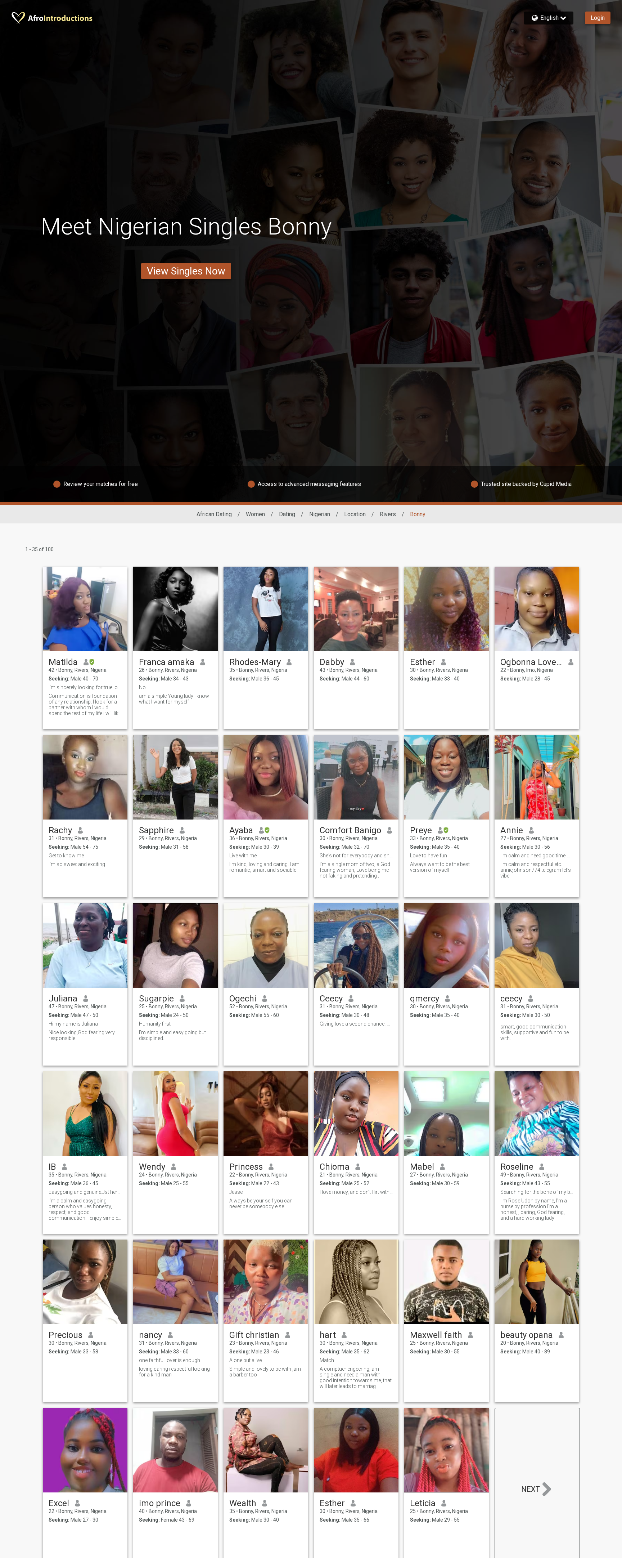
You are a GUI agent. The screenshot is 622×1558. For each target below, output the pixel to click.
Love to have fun (428, 855)
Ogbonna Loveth (531, 662)
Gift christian (254, 1335)
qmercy (424, 999)
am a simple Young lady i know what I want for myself (174, 699)
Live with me (243, 855)
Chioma (335, 1167)
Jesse (236, 1192)
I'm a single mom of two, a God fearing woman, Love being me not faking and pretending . (355, 870)
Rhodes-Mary (255, 662)
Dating (287, 514)
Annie (511, 830)
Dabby (332, 662)
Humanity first (155, 1024)
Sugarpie (156, 999)
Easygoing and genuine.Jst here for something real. (85, 1192)
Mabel (422, 1167)
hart (328, 1335)
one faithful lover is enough (169, 1360)
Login (598, 17)
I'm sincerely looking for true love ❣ (85, 687)
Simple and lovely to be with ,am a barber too (265, 1372)
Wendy (152, 1167)
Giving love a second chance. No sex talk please (356, 1024)
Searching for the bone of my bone (536, 1192)
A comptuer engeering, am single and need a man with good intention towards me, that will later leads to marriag (356, 1377)
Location (355, 514)
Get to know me (66, 855)
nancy (150, 1335)
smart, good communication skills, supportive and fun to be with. (534, 1032)
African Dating (214, 514)
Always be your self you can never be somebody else (261, 1203)
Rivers (388, 514)
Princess (246, 1167)
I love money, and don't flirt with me (356, 1192)
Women (255, 514)
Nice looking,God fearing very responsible (82, 1035)
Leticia (423, 1503)
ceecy (511, 999)
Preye (421, 830)
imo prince (159, 1503)
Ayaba (241, 830)
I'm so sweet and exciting (77, 864)
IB (52, 1167)
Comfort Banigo (350, 830)
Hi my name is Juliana (73, 1024)
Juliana (63, 999)
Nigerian (319, 514)
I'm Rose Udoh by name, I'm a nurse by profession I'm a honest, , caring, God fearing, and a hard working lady (533, 1209)
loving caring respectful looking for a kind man (174, 1372)
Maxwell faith (436, 1335)
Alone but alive (245, 1360)
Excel (59, 1503)
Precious (65, 1335)
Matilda (63, 662)
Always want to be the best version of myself (440, 867)
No (142, 687)
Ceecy (331, 999)
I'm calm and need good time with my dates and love (536, 855)
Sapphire (156, 830)
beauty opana (526, 1335)
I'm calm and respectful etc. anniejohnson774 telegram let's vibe (535, 870)
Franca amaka (166, 662)
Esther (422, 662)
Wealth (242, 1503)
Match (327, 1360)
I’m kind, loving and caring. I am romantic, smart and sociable (264, 867)
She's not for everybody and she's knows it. (356, 855)
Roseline (516, 1167)
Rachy (60, 830)
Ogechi (242, 999)
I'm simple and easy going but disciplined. (172, 1035)
